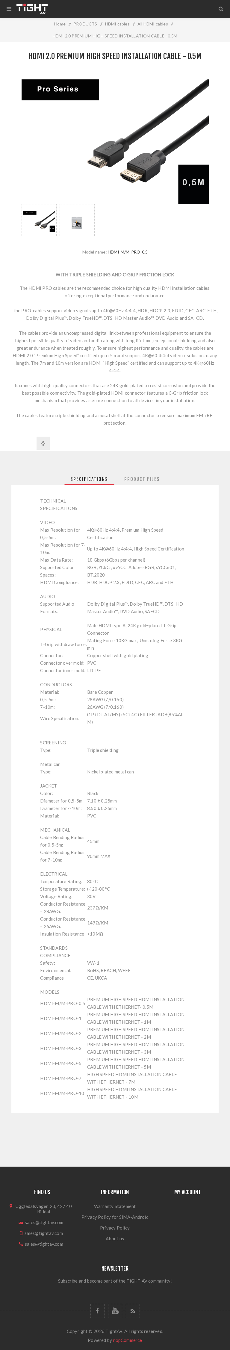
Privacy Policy (115, 1227)
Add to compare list (43, 443)
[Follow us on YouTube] (115, 1311)
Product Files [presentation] (142, 479)
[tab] (89, 479)
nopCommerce (127, 1340)
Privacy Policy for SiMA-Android (115, 1217)
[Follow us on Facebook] (97, 1311)
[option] (39, 220)
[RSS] (133, 1311)
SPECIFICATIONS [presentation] (89, 479)
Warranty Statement (115, 1206)
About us (115, 1238)
